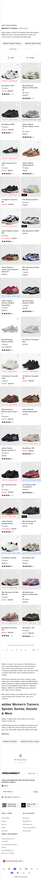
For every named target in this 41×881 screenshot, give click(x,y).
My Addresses (27, 821)
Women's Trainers (11, 25)
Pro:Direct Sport (23, 877)
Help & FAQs (5, 818)
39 (33, 650)
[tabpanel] (20, 791)
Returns (4, 824)
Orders (4, 828)
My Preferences (27, 824)
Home (3, 25)
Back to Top (31, 773)
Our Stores (5, 831)
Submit (36, 791)
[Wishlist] (17, 65)
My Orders (26, 818)
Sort (12, 58)
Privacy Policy (27, 831)
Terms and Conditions (29, 828)
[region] (20, 43)
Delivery (4, 821)
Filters (31, 58)
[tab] (5, 786)
